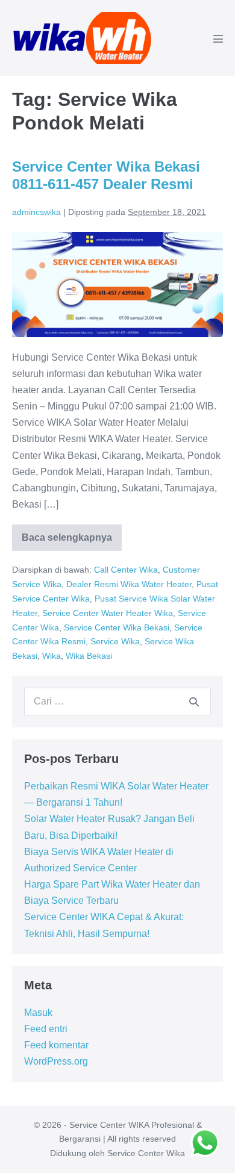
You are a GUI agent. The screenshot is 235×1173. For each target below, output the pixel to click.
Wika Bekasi (89, 656)
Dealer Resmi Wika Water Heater (129, 584)
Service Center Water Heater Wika (107, 613)
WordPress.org (56, 1061)
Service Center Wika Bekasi (116, 627)
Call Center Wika (126, 569)
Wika (51, 656)
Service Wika (115, 641)
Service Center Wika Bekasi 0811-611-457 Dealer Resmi (106, 175)
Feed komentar (56, 1045)
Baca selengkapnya (67, 541)
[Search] (194, 701)
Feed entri (45, 1029)
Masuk (38, 1012)
